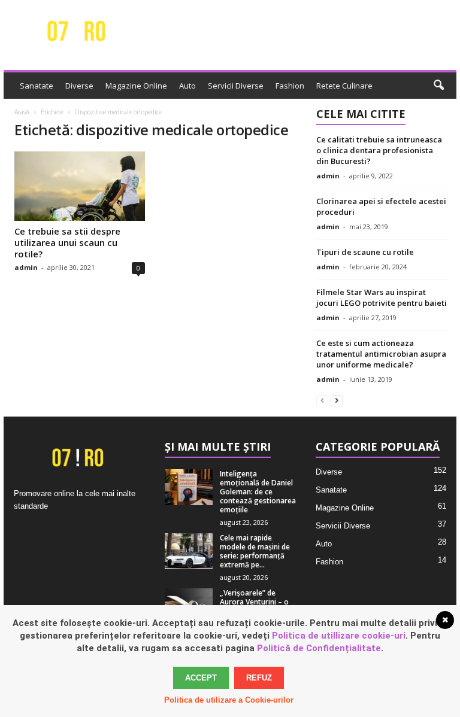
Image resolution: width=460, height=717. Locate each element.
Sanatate (36, 85)
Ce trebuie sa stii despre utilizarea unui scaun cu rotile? (67, 242)
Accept (201, 677)
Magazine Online (136, 85)
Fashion (290, 85)
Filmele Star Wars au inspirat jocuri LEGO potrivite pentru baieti (381, 297)
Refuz (259, 677)
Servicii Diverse (236, 85)
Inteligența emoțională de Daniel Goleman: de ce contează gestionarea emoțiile (258, 492)
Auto (187, 85)
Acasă (21, 112)
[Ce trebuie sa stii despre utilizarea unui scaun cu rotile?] (79, 186)
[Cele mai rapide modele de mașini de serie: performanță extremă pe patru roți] (189, 551)
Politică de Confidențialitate (319, 648)
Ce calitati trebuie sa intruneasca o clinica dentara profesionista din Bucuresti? (379, 150)
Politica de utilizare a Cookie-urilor (228, 699)
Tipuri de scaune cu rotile (365, 252)
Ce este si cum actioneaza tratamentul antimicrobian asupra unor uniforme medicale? (381, 354)
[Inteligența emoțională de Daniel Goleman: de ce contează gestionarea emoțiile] (189, 487)
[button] (438, 85)
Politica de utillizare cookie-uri (338, 635)
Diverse (79, 85)
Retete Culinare (344, 85)
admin (26, 267)
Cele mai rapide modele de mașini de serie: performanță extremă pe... (255, 551)
